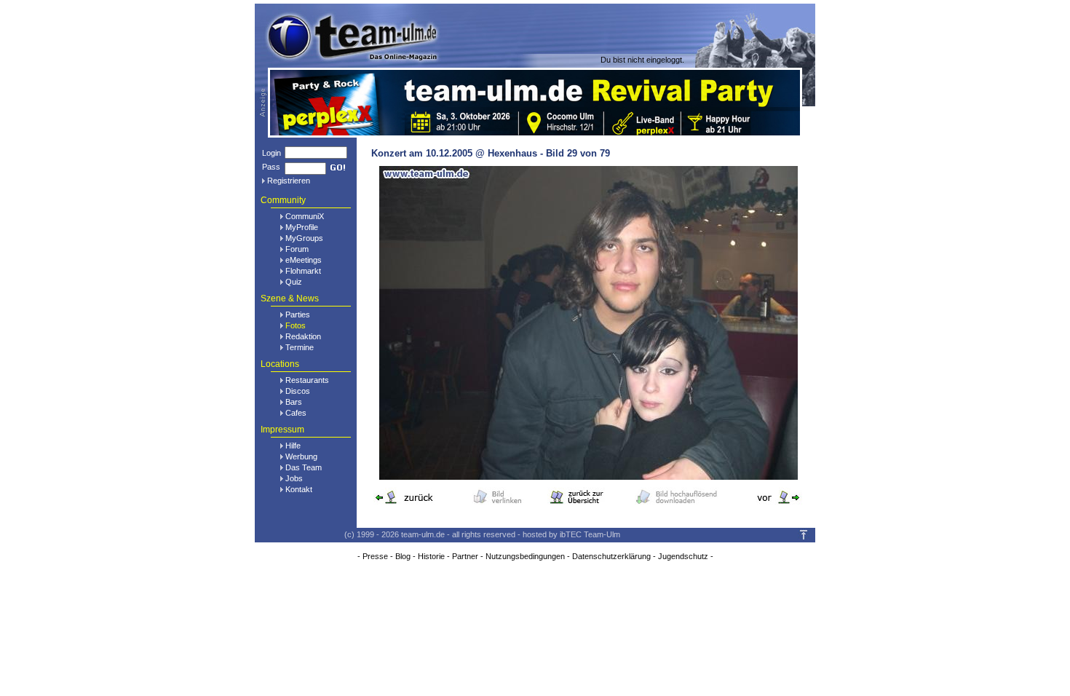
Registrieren (288, 180)
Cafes (295, 412)
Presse (375, 556)
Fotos (295, 325)
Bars (293, 402)
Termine (299, 347)
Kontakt (298, 489)
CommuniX (304, 216)
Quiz (293, 281)
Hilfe (293, 445)
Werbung (301, 456)
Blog (403, 556)
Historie (431, 556)
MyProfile (301, 227)
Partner (465, 556)
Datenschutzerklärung (611, 556)
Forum (297, 249)
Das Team (303, 467)
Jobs (294, 478)
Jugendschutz (683, 556)
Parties (297, 314)
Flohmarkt (303, 270)
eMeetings (303, 260)
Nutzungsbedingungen (525, 556)
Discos (297, 391)
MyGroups (304, 238)
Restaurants (307, 380)
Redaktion (303, 336)
